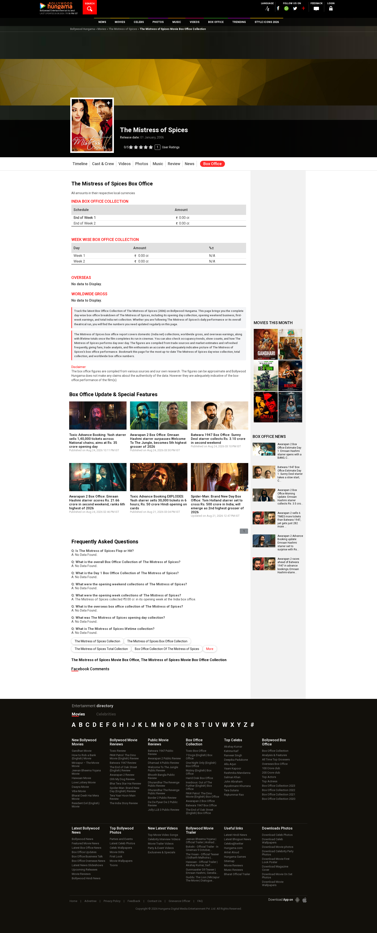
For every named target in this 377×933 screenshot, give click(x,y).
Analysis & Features (274, 755)
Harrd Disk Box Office (199, 778)
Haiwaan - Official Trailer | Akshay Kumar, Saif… (202, 863)
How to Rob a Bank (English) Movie (84, 756)
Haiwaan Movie (81, 778)
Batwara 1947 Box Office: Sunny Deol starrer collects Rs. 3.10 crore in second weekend (218, 439)
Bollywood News (82, 839)
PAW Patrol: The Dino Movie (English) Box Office (202, 795)
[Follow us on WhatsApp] (286, 9)
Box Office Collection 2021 (278, 794)
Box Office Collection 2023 (278, 785)
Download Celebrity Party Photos (277, 853)
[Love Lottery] (290, 407)
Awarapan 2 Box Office (200, 801)
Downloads (277, 828)
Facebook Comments (90, 669)
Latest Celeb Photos (122, 843)
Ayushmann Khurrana (237, 786)
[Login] (331, 9)
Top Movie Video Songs (163, 834)
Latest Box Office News (86, 847)
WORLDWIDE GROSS (89, 294)
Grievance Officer (179, 901)
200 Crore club (271, 772)
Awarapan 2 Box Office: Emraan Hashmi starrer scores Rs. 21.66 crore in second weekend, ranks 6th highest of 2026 (97, 502)
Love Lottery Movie (84, 782)
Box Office (194, 742)
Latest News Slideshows (87, 865)
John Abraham (233, 781)
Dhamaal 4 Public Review (163, 762)
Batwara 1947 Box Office (201, 805)
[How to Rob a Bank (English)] (266, 375)
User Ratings (152, 147)
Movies (102, 29)
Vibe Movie (79, 791)
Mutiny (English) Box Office (198, 772)
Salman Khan (232, 777)
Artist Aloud (231, 852)
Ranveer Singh (233, 755)
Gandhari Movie (81, 750)
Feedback (134, 901)
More (209, 649)
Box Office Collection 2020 (278, 798)
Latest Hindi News (235, 834)
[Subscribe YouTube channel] (303, 9)
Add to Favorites (108, 103)
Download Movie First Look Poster (276, 860)
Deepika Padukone (236, 759)
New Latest (163, 828)
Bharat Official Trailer (237, 874)
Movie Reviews (81, 874)
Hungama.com (233, 848)
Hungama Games (235, 856)
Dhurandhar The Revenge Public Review (163, 784)
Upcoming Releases (84, 869)
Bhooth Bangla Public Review (161, 776)
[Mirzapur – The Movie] (290, 375)
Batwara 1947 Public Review (160, 752)
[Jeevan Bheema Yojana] (290, 344)
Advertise (90, 901)
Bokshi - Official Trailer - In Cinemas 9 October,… (202, 848)
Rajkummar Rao (234, 794)
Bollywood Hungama (82, 29)
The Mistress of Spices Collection (97, 641)
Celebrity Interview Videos (164, 839)
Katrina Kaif (231, 751)
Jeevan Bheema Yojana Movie (86, 772)
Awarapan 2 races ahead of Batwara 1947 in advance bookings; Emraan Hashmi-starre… (288, 565)
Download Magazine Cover (275, 868)
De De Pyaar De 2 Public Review (163, 803)
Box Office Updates (84, 852)
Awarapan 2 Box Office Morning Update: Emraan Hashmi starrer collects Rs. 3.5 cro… (290, 497)
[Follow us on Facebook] (278, 8)
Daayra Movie (80, 786)
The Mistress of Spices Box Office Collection (157, 641)
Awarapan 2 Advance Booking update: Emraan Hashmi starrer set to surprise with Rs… (290, 542)
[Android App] (297, 900)
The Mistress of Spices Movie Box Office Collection (183, 660)
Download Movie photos (277, 846)
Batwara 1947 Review (123, 762)
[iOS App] (304, 900)
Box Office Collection (275, 750)
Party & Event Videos (161, 848)
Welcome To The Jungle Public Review (163, 768)
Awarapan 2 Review (122, 774)
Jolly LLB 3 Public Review (163, 809)
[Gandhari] (266, 344)
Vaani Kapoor (232, 768)
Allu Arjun (230, 764)
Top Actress (269, 781)
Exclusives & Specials (161, 852)
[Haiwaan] (266, 407)
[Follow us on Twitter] (295, 8)
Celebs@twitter (233, 843)
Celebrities (106, 714)
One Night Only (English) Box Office (201, 764)
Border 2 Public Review (162, 797)
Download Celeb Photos (277, 834)
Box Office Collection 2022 (278, 790)
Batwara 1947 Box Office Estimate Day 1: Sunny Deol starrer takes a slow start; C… (290, 474)
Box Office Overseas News (88, 860)
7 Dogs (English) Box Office (199, 756)
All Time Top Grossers (276, 759)
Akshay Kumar (233, 746)
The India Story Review (124, 803)
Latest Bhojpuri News (237, 839)
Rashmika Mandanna (237, 772)
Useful (233, 828)
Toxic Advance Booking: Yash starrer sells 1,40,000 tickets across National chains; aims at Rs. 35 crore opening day (97, 441)
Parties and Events (121, 839)
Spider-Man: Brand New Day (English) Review (124, 789)
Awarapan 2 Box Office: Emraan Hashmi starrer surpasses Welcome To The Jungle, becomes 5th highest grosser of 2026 (158, 441)
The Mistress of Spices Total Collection (101, 649)
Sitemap (229, 861)
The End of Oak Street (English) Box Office (199, 811)
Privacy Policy (112, 901)
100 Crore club (271, 768)
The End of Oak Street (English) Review (123, 768)
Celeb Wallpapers (121, 847)
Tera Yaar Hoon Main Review (122, 797)
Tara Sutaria (231, 790)
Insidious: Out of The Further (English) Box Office (199, 786)
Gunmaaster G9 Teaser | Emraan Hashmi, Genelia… (202, 871)
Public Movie (158, 742)
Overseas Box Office (275, 763)
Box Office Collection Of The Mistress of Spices (167, 649)
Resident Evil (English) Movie (85, 805)
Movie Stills (117, 852)
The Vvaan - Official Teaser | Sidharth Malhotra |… (202, 856)
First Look (116, 856)
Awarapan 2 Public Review (164, 758)
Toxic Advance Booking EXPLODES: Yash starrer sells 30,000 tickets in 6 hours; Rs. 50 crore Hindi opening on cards (158, 502)
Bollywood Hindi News (86, 878)
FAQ (200, 901)
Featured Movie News (85, 843)
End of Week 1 (85, 218)
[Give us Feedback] (316, 9)
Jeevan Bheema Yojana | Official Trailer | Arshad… (201, 840)
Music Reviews (233, 869)
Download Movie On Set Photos (277, 876)
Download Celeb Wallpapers (272, 841)
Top (233, 740)
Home (73, 901)
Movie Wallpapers (121, 860)
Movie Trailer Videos (160, 843)
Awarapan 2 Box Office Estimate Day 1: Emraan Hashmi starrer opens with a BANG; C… (290, 451)
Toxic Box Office (196, 750)
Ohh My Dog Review (122, 779)
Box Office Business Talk (87, 856)
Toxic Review (118, 750)
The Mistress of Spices (123, 29)
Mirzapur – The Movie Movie (85, 764)
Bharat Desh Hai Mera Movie (85, 797)
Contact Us (154, 901)
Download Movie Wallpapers (272, 883)
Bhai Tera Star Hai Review (125, 783)
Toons (114, 865)
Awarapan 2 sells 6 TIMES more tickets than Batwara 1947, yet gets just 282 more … (289, 519)
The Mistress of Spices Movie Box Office (105, 660)
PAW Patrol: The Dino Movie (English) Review (124, 756)
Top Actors (269, 777)
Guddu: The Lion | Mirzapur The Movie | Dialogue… (202, 879)
